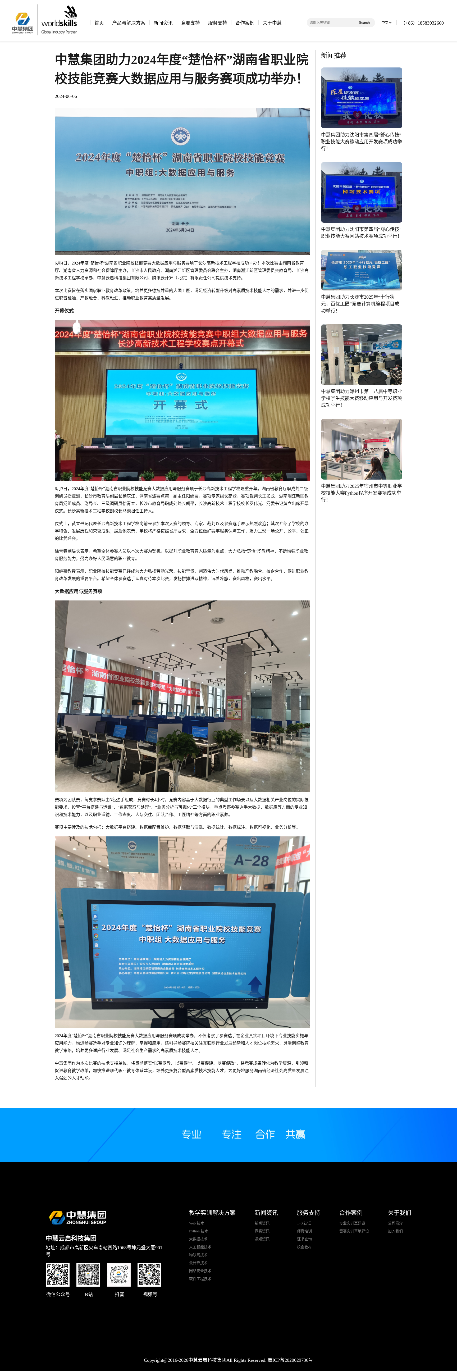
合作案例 (244, 23)
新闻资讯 (163, 23)
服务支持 (217, 23)
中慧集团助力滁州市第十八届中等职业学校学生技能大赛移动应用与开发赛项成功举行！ (361, 398)
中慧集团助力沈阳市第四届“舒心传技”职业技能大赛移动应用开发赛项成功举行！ (361, 141)
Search (364, 23)
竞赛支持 (190, 23)
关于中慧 (272, 23)
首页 (99, 23)
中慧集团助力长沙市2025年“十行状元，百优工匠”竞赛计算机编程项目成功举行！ (360, 303)
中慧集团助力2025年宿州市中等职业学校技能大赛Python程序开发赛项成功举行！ (361, 493)
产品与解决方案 (128, 23)
